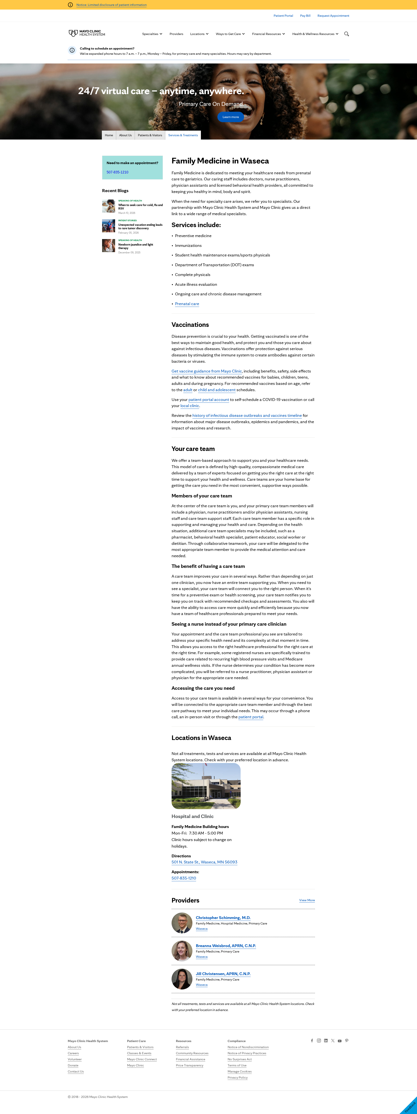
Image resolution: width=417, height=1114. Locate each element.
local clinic (189, 405)
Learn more (231, 117)
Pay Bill (305, 15)
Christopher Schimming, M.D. (223, 917)
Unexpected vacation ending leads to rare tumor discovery (140, 226)
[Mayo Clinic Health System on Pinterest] (346, 1041)
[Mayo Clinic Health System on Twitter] (333, 1041)
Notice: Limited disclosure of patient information (111, 5)
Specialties (150, 34)
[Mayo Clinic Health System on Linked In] (326, 1041)
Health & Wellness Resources (313, 34)
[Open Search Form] (346, 34)
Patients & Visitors (150, 135)
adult (187, 389)
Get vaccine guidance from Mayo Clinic (207, 371)
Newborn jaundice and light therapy (135, 246)
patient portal (250, 716)
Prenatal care (187, 303)
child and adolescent (217, 389)
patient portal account (209, 399)
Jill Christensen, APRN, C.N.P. (223, 973)
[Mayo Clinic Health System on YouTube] (340, 1041)
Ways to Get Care (228, 34)
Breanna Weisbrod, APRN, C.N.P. (226, 945)
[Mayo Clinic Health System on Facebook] (312, 1041)
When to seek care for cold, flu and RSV (140, 206)
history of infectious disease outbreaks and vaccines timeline (247, 415)
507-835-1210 (117, 172)
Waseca (202, 928)
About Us (125, 135)
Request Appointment (333, 15)
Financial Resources (266, 34)
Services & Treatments (183, 135)
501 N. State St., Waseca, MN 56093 (204, 862)
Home (109, 135)
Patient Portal (283, 15)
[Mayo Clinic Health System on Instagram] (319, 1041)
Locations (197, 34)
